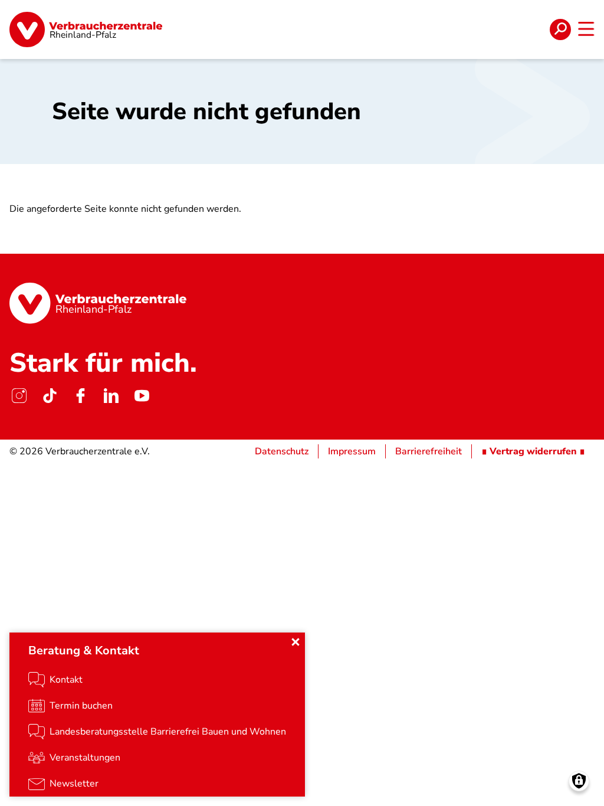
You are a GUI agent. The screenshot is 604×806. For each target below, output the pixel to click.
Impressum (352, 451)
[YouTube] (141, 396)
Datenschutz (281, 451)
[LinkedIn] (111, 396)
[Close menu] (295, 642)
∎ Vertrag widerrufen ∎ (533, 451)
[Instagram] (19, 396)
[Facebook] (80, 396)
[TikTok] (49, 396)
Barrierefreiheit (428, 451)
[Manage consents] (579, 781)
